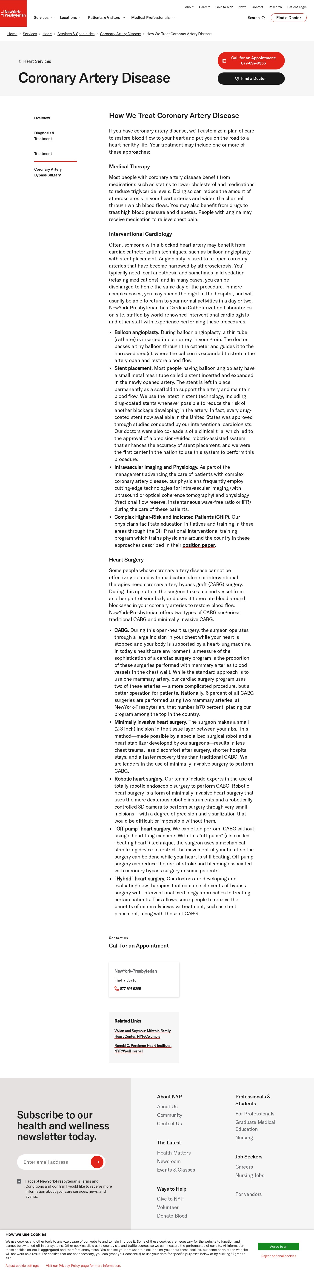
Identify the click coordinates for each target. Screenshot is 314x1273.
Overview (42, 117)
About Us (167, 1106)
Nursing (244, 1137)
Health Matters (174, 1152)
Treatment (43, 153)
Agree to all (278, 1246)
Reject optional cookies (278, 1256)
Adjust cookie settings (22, 1265)
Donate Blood (172, 1216)
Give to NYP (224, 7)
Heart (47, 33)
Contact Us (169, 1123)
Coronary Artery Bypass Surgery (48, 172)
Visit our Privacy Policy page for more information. (83, 1265)
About (189, 7)
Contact (257, 7)
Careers (204, 7)
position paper (199, 545)
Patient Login (297, 7)
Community (169, 1115)
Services (30, 33)
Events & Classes (176, 1169)
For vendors (248, 1194)
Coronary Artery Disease (120, 33)
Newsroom (168, 1161)
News (242, 7)
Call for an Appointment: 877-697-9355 (253, 60)
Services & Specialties (75, 33)
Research (275, 7)
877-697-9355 (130, 988)
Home (12, 33)
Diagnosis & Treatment (44, 135)
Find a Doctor (288, 18)
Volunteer (168, 1207)
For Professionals (254, 1113)
